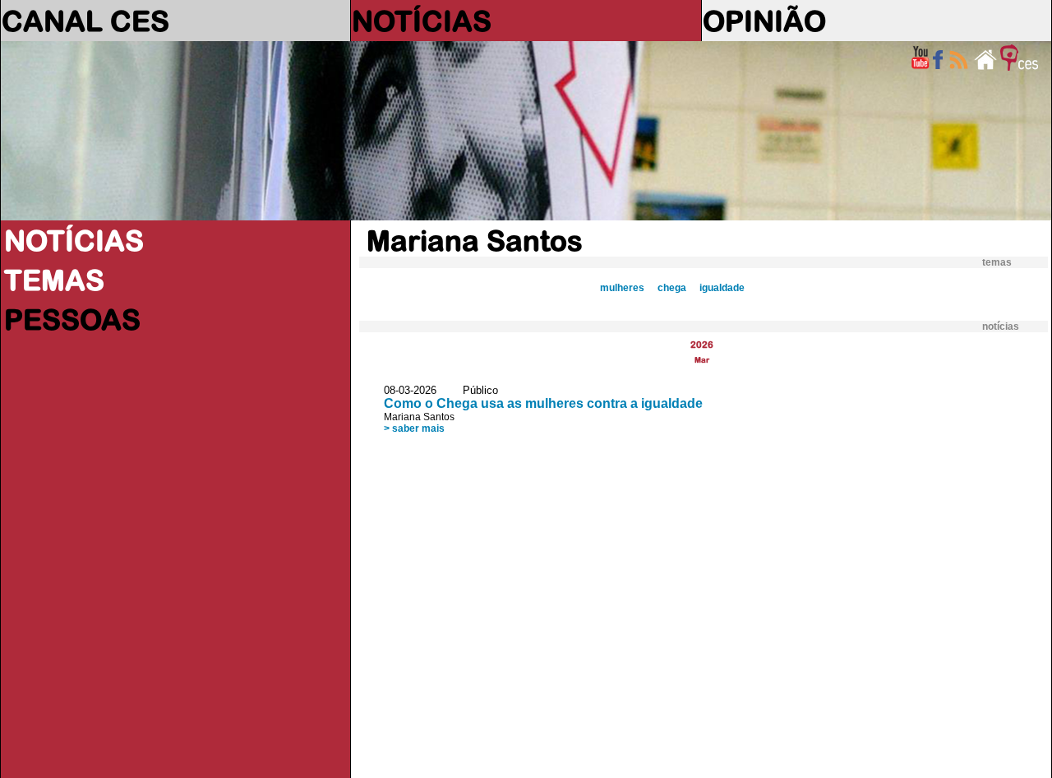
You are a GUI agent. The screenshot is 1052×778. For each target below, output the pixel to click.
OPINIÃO (764, 20)
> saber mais (414, 428)
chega (672, 288)
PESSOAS (72, 319)
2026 (701, 344)
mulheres (622, 288)
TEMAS (54, 279)
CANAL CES (85, 20)
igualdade (722, 288)
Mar (701, 359)
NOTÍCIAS (421, 20)
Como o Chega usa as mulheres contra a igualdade (543, 403)
